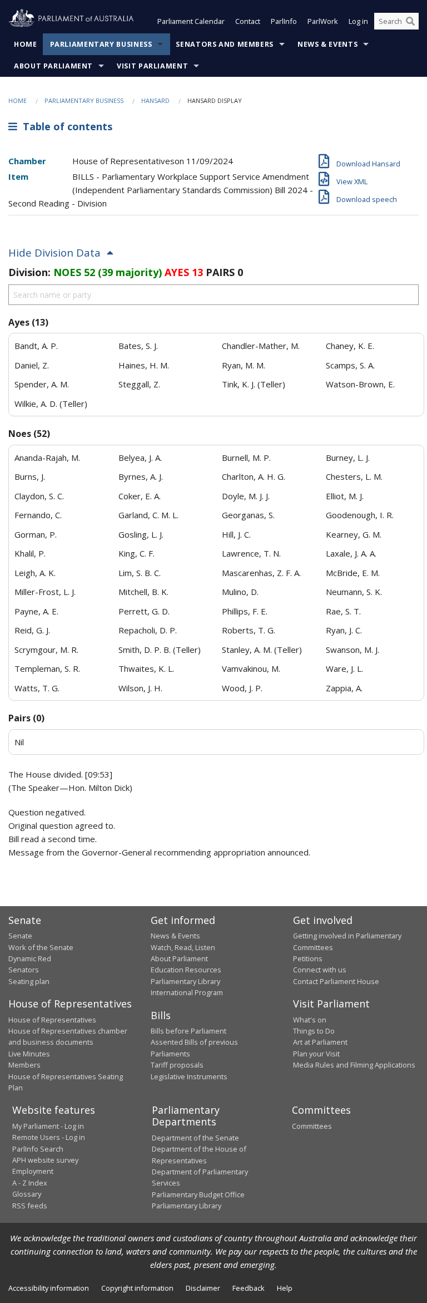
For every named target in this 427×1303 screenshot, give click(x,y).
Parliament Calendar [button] (191, 21)
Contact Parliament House (336, 981)
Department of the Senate (195, 1138)
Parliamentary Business (101, 44)
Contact (247, 21)
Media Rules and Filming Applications (354, 1065)
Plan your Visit (316, 1054)
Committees (312, 1126)
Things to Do (314, 1031)
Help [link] (284, 1288)
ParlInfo (284, 21)
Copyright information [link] (137, 1288)
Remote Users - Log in (48, 1137)
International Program (187, 992)
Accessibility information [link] (48, 1288)
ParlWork (322, 21)
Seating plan (28, 981)
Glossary (26, 1194)
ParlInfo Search (37, 1149)
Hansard (155, 100)
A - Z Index (29, 1183)
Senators (23, 970)
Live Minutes (29, 1054)
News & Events (327, 44)
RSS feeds (29, 1206)
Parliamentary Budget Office (198, 1194)
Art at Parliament (320, 1042)
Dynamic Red (29, 958)
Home (25, 44)
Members (24, 1065)
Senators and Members (225, 44)
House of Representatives (52, 1020)
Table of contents (64, 126)
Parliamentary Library (185, 981)
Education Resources (186, 970)
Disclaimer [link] (203, 1288)
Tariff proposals (177, 1065)
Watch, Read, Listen (183, 947)
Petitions (307, 958)
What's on (309, 1020)
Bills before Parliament (188, 1031)
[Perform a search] (410, 21)
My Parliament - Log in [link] (48, 1126)
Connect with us (319, 970)
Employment (32, 1171)
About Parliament (53, 66)
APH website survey (45, 1160)
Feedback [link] (248, 1288)
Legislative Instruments (189, 1076)
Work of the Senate (40, 947)
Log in (358, 21)
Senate (20, 936)
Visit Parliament (152, 66)
